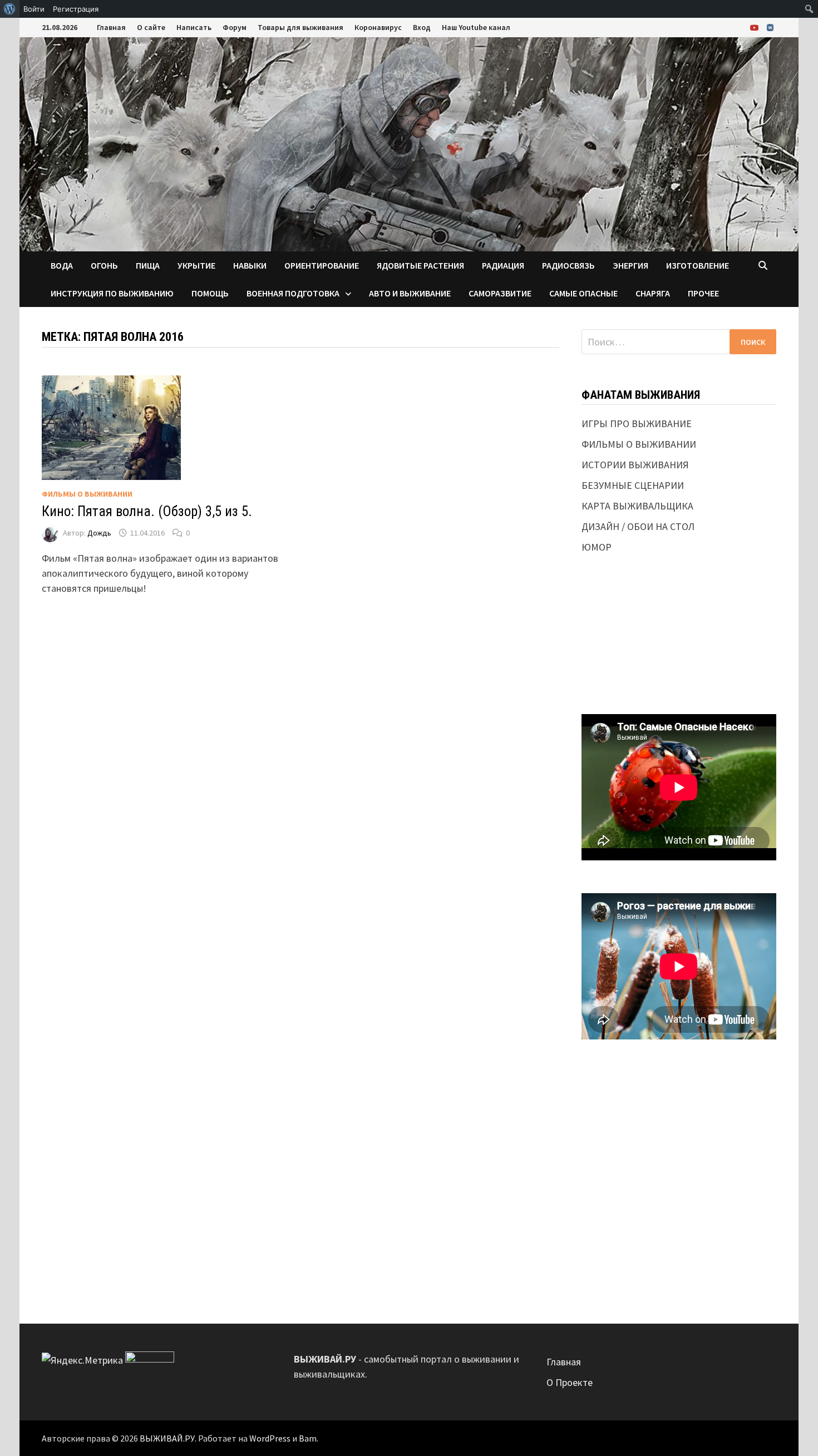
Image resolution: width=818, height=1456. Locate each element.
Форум (235, 27)
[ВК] (770, 27)
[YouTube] (755, 27)
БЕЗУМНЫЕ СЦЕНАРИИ (633, 485)
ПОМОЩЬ (210, 293)
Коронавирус (378, 27)
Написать (193, 27)
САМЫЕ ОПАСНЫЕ (583, 293)
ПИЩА (148, 265)
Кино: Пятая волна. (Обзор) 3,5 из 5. (147, 511)
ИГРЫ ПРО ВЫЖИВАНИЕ (637, 423)
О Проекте (569, 1382)
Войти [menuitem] (34, 8)
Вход (422, 27)
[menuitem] (9, 9)
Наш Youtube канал (476, 27)
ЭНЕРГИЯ (630, 265)
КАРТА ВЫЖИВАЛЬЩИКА (637, 505)
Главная (111, 27)
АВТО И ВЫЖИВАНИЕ (410, 293)
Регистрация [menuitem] (75, 8)
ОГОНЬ (104, 265)
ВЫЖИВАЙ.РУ (167, 1438)
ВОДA (62, 265)
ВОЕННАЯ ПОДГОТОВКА (293, 293)
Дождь (99, 533)
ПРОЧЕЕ (703, 293)
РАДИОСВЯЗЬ (568, 265)
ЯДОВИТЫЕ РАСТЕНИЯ (420, 265)
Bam (308, 1438)
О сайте (151, 27)
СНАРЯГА (652, 293)
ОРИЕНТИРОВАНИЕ (321, 265)
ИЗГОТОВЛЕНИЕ (697, 265)
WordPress (269, 1438)
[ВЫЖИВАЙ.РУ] (409, 143)
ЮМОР (597, 547)
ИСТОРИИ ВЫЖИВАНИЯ (635, 464)
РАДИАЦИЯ (503, 265)
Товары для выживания (300, 27)
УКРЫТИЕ (196, 265)
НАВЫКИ (250, 265)
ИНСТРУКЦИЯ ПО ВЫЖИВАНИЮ (112, 293)
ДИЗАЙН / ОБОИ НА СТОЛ (638, 526)
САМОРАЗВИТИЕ (500, 293)
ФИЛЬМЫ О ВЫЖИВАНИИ (87, 494)
